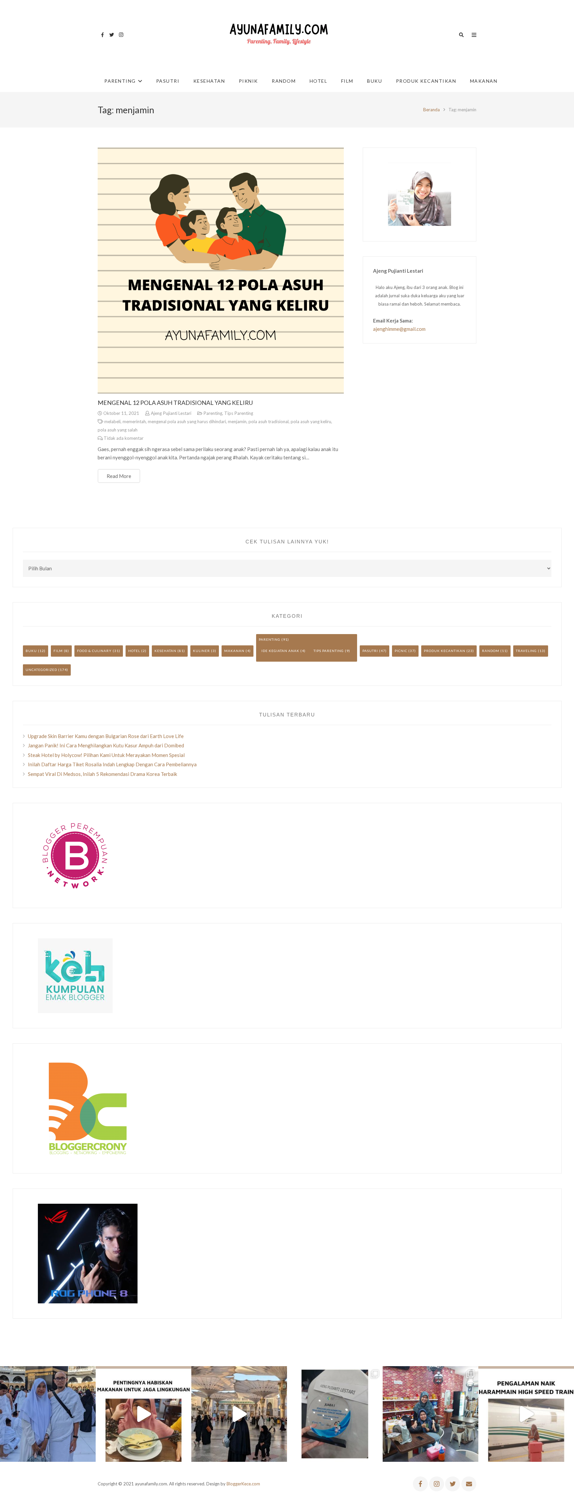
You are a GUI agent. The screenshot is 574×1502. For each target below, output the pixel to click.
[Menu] (474, 35)
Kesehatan (165, 651)
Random (490, 651)
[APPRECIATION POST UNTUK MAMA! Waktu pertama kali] (430, 1414)
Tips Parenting (238, 413)
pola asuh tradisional (268, 421)
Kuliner (201, 651)
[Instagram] (121, 35)
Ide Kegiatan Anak (280, 651)
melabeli (112, 421)
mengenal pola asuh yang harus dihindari (187, 421)
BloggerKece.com (243, 1483)
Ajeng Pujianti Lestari (171, 413)
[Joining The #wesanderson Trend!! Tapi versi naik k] (526, 1414)
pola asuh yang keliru (311, 421)
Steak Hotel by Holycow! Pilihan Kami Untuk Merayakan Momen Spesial (106, 755)
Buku (31, 651)
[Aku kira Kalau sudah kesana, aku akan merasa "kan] (239, 1414)
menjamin (237, 421)
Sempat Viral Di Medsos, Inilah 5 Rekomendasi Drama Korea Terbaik (102, 774)
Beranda (431, 109)
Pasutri (370, 651)
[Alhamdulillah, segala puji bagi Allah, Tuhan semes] (335, 1414)
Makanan (234, 651)
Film (58, 651)
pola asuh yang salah (118, 429)
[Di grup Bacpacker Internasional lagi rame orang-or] (48, 1414)
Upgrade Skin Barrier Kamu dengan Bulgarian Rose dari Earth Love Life (106, 736)
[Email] (468, 1483)
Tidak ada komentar (124, 438)
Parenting (212, 413)
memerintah (134, 421)
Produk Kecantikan (444, 651)
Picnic (401, 651)
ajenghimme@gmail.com (399, 329)
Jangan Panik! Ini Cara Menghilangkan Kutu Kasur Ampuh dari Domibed (106, 745)
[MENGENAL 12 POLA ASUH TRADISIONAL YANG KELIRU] (221, 270)
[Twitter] (111, 35)
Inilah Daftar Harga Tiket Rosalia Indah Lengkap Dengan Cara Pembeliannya (112, 764)
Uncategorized (41, 670)
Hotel (134, 651)
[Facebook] (102, 35)
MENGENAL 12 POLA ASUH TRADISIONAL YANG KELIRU (175, 402)
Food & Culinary (94, 651)
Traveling (526, 651)
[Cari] (461, 35)
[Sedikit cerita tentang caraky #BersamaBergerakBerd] (143, 1414)
